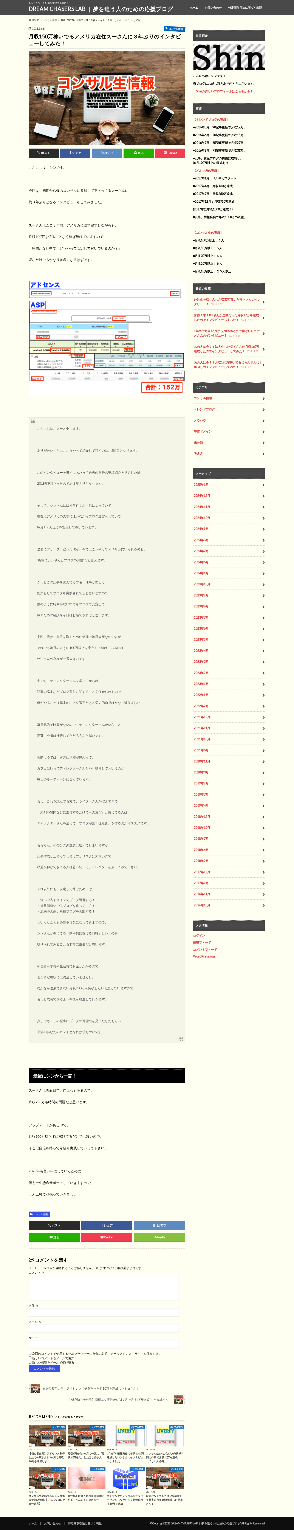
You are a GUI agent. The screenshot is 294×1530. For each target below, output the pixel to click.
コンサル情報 (40, 1214)
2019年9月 (201, 783)
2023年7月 (201, 617)
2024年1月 (201, 573)
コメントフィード (205, 949)
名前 (33, 1305)
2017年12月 (202, 872)
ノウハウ (200, 420)
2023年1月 (201, 684)
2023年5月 (201, 639)
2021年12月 (202, 717)
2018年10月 (202, 827)
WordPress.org (204, 956)
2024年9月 (201, 529)
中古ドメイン (203, 431)
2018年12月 (202, 816)
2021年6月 (201, 750)
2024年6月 (201, 562)
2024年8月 (201, 540)
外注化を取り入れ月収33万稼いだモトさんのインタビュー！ (227, 302)
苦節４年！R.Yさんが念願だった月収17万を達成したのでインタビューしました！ (226, 317)
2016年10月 (202, 905)
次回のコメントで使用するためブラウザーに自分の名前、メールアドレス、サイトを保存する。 (97, 1353)
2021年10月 (202, 739)
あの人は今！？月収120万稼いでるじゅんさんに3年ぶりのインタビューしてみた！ (227, 364)
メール (35, 1322)
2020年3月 (201, 772)
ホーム (194, 7)
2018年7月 (201, 838)
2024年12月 (202, 495)
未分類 (198, 442)
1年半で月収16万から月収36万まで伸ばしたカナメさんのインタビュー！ (227, 333)
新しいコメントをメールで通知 (53, 1358)
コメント (36, 1272)
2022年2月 (201, 706)
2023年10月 (202, 584)
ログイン (199, 935)
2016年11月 (202, 894)
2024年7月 (201, 551)
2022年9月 (201, 695)
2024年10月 (202, 518)
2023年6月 (201, 628)
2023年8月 (201, 606)
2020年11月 (202, 761)
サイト (33, 1337)
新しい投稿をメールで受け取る (53, 1362)
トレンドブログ (204, 409)
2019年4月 (201, 805)
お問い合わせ (213, 7)
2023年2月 (201, 673)
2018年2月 (201, 861)
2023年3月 (201, 661)
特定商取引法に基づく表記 (245, 7)
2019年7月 (201, 794)
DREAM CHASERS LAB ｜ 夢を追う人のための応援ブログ (101, 8)
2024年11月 (202, 507)
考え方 (198, 453)
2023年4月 (201, 650)
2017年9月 (201, 883)
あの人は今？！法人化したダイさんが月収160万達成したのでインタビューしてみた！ (226, 349)
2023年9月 (201, 595)
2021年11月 (202, 728)
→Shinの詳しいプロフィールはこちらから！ (223, 91)
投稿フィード (202, 942)
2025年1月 (201, 484)
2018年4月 (201, 850)
